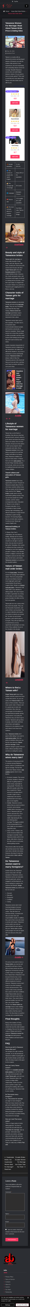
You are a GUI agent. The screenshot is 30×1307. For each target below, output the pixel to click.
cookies (11, 1297)
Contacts (7, 1282)
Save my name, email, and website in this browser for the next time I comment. (14, 1232)
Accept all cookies (22, 1305)
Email (7, 1221)
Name (7, 1213)
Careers (7, 1287)
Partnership (8, 1292)
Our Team (8, 1289)
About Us (7, 1284)
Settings (7, 1305)
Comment (8, 1192)
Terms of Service (10, 1279)
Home (7, 11)
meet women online (10, 738)
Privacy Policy (9, 1276)
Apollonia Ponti (11, 53)
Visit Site (15, 103)
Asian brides (13, 572)
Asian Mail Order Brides (18, 11)
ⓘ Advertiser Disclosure (19, 86)
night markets (17, 460)
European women (10, 272)
